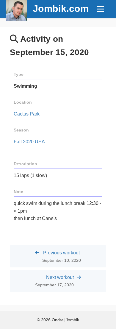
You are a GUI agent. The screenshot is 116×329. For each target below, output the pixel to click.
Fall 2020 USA (29, 141)
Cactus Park (27, 113)
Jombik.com (61, 8)
